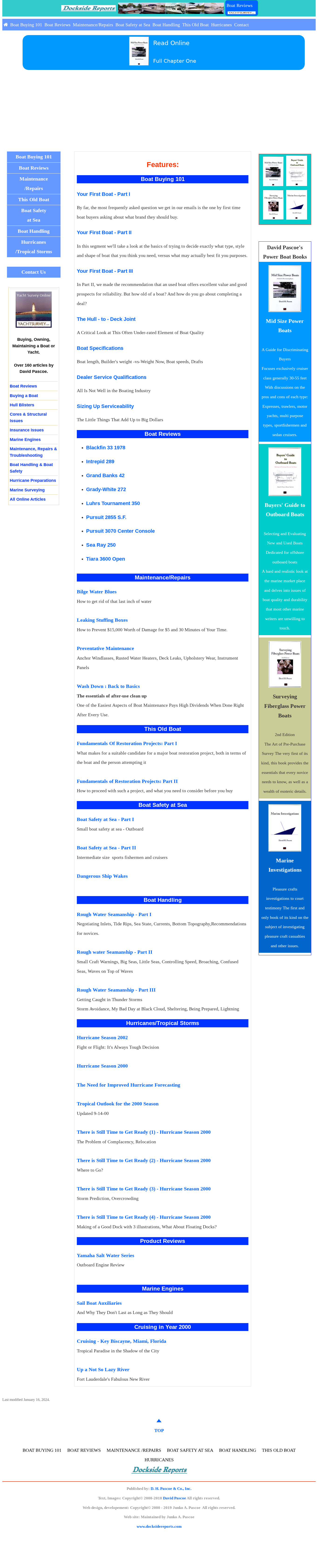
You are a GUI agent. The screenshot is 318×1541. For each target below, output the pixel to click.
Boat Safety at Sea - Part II (106, 848)
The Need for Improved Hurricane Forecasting (128, 1085)
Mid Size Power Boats (285, 326)
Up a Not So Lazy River (103, 1369)
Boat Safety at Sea (132, 24)
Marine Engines (25, 439)
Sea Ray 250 (101, 545)
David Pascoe (174, 1498)
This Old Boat (195, 24)
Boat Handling (166, 24)
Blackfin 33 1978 (105, 447)
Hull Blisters (22, 404)
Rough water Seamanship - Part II (114, 952)
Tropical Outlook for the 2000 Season (118, 1104)
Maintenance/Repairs (93, 24)
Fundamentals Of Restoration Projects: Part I (127, 743)
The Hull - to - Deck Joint (106, 319)
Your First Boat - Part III (105, 271)
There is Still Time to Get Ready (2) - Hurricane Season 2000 (144, 1160)
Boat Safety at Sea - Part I (105, 819)
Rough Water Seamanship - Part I (114, 914)
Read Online (171, 42)
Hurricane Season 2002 (102, 1037)
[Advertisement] (159, 116)
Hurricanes (221, 24)
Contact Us (33, 272)
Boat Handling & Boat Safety (31, 467)
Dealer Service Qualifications (111, 377)
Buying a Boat (24, 395)
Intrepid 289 (100, 461)
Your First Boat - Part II (104, 232)
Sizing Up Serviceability (105, 406)
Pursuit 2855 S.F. (106, 517)
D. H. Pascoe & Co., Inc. (171, 1488)
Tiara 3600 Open (105, 559)
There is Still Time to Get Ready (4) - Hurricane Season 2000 (144, 1217)
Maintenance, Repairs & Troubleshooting (33, 451)
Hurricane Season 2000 (102, 1066)
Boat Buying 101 (26, 24)
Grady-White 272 (106, 489)
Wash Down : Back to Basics (108, 686)
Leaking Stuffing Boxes (102, 620)
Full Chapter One (174, 61)
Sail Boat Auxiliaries (99, 1303)
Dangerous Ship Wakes (102, 876)
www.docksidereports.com (159, 1526)
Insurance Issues (27, 429)
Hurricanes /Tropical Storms (33, 246)
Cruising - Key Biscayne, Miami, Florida (121, 1341)
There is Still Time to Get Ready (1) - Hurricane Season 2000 (144, 1132)
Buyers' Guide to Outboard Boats (285, 510)
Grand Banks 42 (105, 475)
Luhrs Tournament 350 (113, 503)
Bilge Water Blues (97, 592)
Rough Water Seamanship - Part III (116, 990)
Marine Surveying (27, 489)
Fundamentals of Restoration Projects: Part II (127, 781)
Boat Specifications (100, 348)
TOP (159, 1430)
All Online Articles (28, 499)
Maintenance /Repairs (34, 183)
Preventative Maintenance (105, 648)
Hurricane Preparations (33, 480)
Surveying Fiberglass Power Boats (285, 705)
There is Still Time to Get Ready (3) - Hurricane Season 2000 (144, 1189)
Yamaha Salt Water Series (105, 1255)
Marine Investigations (284, 865)
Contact (241, 24)
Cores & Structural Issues (28, 417)
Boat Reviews (240, 5)
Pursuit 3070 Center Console (120, 531)
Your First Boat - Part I (103, 194)
